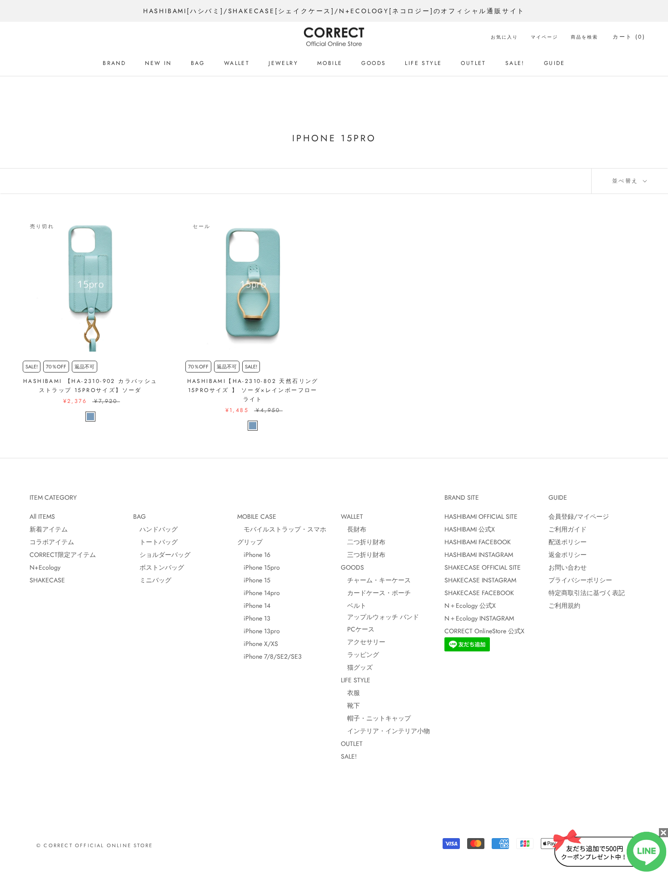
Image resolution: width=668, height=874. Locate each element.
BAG (198, 63)
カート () (629, 37)
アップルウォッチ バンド (380, 616)
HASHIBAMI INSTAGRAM (478, 554)
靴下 (350, 705)
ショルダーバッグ (161, 554)
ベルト (353, 605)
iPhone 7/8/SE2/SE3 (269, 656)
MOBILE (329, 63)
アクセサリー (363, 641)
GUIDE (554, 63)
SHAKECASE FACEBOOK (479, 592)
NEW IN (158, 63)
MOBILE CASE (256, 516)
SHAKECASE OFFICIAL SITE (482, 567)
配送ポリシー (567, 541)
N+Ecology (45, 567)
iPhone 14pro (258, 592)
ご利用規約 (564, 605)
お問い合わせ (567, 567)
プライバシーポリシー (580, 580)
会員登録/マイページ (578, 516)
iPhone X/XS (257, 643)
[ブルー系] (90, 416)
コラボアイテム (52, 541)
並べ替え (626, 181)
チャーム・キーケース (376, 580)
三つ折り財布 (363, 554)
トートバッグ (155, 541)
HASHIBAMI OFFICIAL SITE (481, 516)
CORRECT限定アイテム (63, 554)
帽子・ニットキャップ (376, 718)
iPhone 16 (253, 554)
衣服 (350, 692)
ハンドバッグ (155, 529)
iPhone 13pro (258, 631)
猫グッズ (357, 667)
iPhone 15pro (258, 567)
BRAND (114, 63)
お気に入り (504, 37)
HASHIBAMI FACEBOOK (477, 541)
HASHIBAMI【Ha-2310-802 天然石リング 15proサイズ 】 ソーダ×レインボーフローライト (253, 390)
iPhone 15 (253, 580)
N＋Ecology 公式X (470, 605)
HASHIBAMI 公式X (469, 529)
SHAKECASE (47, 580)
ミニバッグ (152, 580)
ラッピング (360, 654)
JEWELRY (283, 63)
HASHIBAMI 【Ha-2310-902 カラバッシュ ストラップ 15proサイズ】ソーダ (90, 385)
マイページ (544, 37)
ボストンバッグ (158, 567)
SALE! (515, 63)
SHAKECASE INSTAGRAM (480, 580)
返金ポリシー (567, 554)
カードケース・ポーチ (376, 592)
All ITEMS (42, 516)
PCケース (357, 629)
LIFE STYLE (423, 63)
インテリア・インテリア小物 (385, 730)
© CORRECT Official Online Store (94, 845)
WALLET (236, 63)
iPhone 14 (253, 605)
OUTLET (473, 63)
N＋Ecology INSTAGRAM (479, 618)
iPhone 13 (253, 618)
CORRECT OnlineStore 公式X (484, 631)
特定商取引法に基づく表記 (586, 592)
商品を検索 (584, 37)
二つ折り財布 (363, 541)
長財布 (353, 529)
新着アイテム (49, 529)
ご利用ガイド (567, 529)
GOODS (373, 63)
